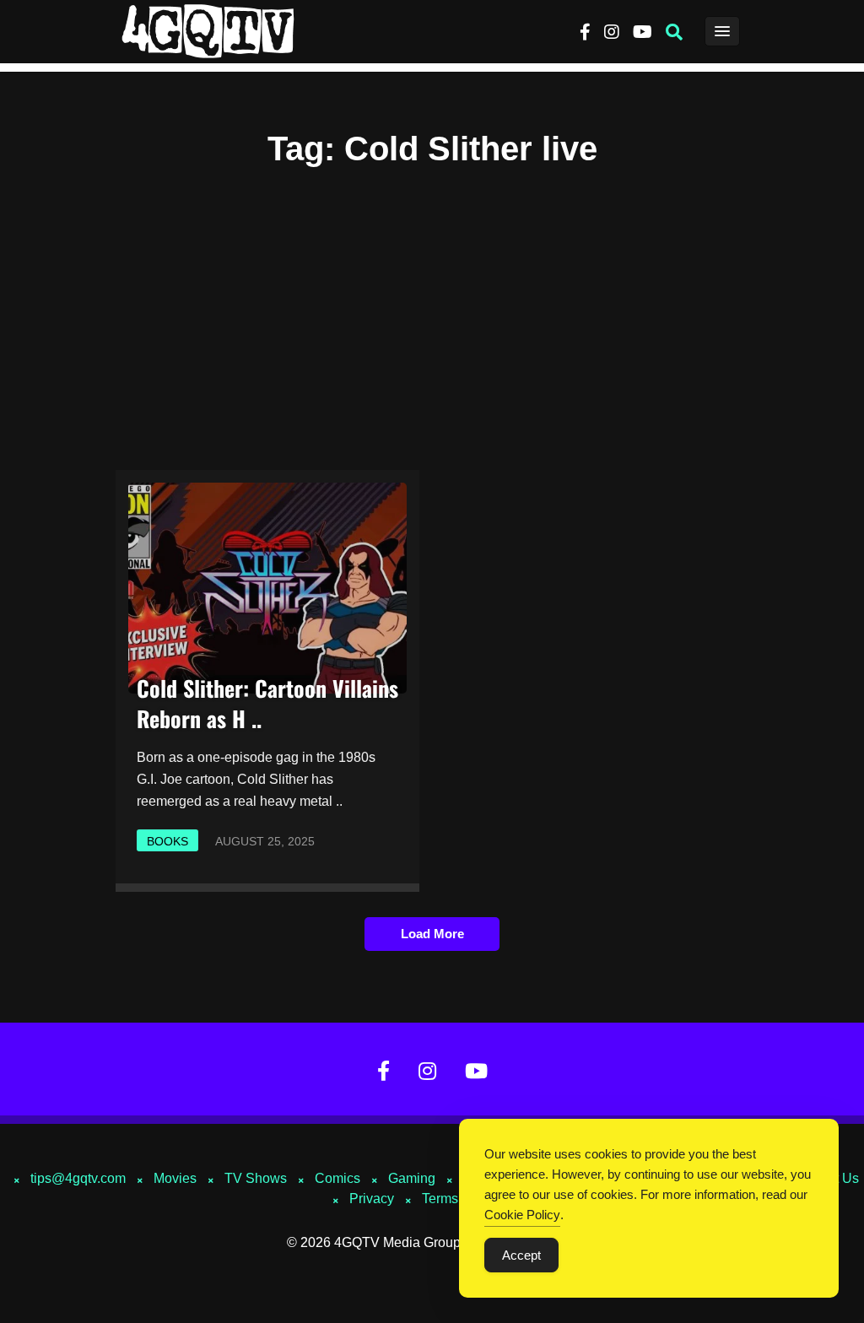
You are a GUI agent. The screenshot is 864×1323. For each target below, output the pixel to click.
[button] (674, 32)
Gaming (411, 1178)
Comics (337, 1178)
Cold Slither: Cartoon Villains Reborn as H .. (267, 703)
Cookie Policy (522, 1214)
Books (167, 841)
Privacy (371, 1198)
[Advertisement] (432, 309)
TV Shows (255, 1178)
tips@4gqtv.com (78, 1178)
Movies (175, 1178)
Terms (440, 1198)
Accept (521, 1255)
